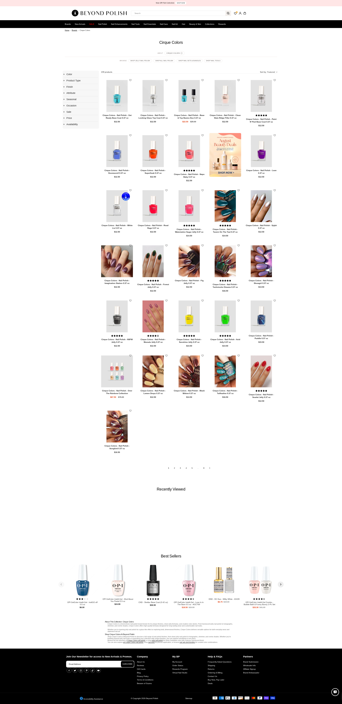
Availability (72, 124)
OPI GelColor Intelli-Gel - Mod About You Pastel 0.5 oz (118, 600)
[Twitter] (75, 670)
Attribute (70, 93)
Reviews (140, 665)
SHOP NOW (181, 3)
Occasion (71, 105)
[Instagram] (81, 670)
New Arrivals (80, 24)
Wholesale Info (249, 665)
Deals (210, 683)
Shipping (211, 665)
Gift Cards (141, 669)
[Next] (281, 584)
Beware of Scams (144, 683)
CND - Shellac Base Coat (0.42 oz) (153, 602)
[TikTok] (93, 670)
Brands (68, 24)
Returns (211, 669)
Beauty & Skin (195, 24)
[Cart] (244, 13)
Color (69, 74)
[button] (268, 72)
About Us (141, 662)
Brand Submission (251, 662)
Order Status (177, 665)
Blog (139, 673)
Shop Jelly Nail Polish (140, 60)
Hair (183, 24)
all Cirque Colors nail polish (133, 642)
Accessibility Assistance (93, 699)
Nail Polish (102, 24)
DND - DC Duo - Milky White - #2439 (224, 599)
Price (69, 118)
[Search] (228, 13)
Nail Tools (135, 24)
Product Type (73, 80)
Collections (209, 24)
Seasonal (71, 99)
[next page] (209, 468)
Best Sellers (171, 556)
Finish (69, 87)
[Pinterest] (87, 670)
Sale (91, 24)
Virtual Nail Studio (179, 673)
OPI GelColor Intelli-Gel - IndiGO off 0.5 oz (82, 603)
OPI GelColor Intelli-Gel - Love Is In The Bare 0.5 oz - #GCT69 (189, 603)
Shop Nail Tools (213, 60)
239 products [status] (106, 72)
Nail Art (175, 24)
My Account (177, 662)
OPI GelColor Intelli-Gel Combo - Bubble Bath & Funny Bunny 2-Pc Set (259, 603)
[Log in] (240, 13)
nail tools (151, 642)
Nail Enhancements (119, 24)
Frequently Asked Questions (220, 662)
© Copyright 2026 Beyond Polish (144, 698)
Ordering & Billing (215, 673)
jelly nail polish (157, 640)
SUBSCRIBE (127, 664)
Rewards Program (180, 669)
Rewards (222, 24)
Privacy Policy (143, 676)
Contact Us (212, 676)
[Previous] (61, 584)
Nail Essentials (150, 24)
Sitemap (188, 698)
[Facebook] (69, 670)
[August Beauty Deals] (225, 155)
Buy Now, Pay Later (216, 680)
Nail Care (164, 24)
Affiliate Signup (249, 669)
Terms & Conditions (145, 680)
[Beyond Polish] (100, 13)
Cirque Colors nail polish (136, 640)
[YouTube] (98, 670)
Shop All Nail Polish (164, 60)
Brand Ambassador (251, 673)
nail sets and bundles (187, 642)
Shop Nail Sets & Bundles (189, 60)
